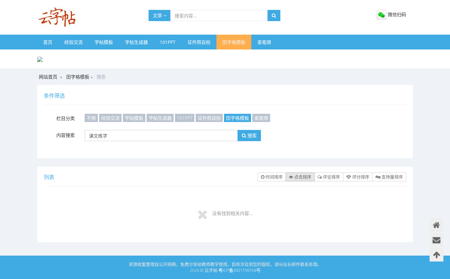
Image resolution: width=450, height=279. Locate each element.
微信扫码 (396, 14)
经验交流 (73, 42)
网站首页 (48, 77)
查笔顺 (264, 42)
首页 (47, 42)
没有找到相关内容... (232, 213)
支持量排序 (391, 177)
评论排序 (331, 177)
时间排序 (274, 177)
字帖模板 (104, 42)
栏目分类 (65, 118)
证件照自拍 (199, 42)
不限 (91, 118)
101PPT (168, 42)
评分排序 (360, 177)
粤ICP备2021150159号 (239, 270)
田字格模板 (233, 42)
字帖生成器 (136, 42)
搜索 (251, 135)
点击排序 (302, 177)
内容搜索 (65, 135)
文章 (158, 15)
